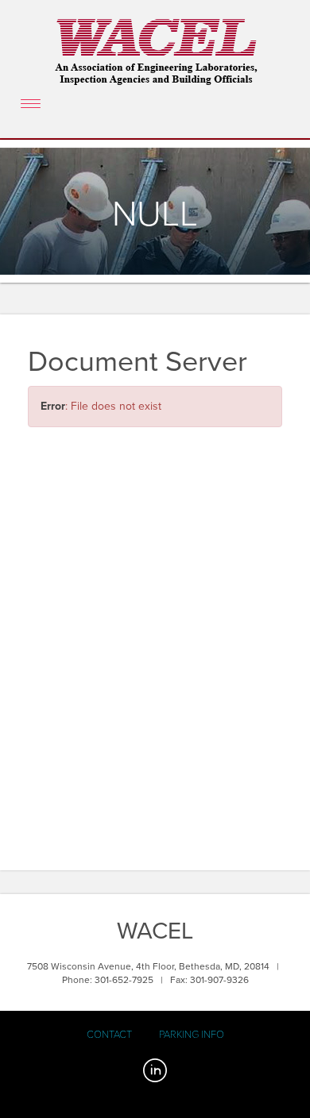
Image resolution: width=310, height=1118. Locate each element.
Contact (109, 1034)
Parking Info (191, 1034)
